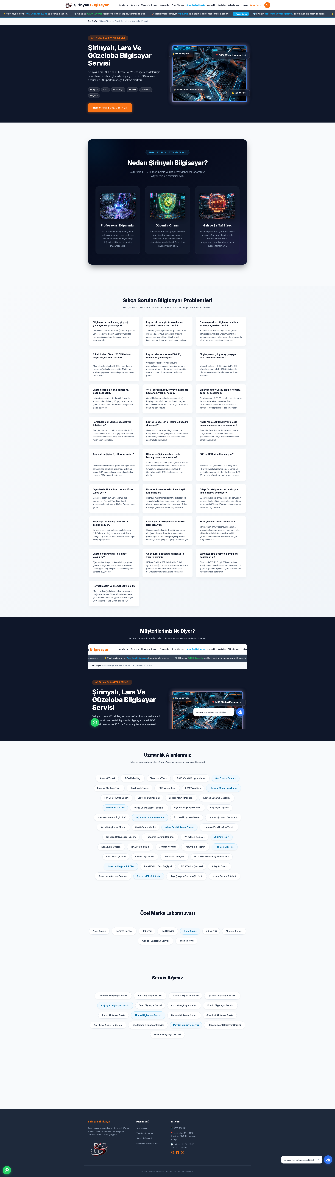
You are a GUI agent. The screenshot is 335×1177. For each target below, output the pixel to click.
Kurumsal (134, 5)
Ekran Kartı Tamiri (158, 778)
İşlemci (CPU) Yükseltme (223, 817)
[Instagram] (172, 1152)
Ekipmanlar (165, 5)
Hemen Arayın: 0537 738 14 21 (110, 107)
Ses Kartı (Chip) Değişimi (149, 876)
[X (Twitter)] (182, 1152)
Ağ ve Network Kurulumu (150, 817)
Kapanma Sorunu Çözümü (160, 837)
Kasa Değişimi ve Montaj (113, 827)
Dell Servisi (168, 931)
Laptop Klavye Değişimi (181, 797)
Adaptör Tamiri (219, 866)
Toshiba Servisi (186, 941)
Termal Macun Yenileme (224, 788)
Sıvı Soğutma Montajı (145, 827)
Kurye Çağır (180, 14)
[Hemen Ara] (267, 5)
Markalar (221, 5)
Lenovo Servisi (124, 931)
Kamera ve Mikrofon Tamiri (219, 827)
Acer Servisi (190, 931)
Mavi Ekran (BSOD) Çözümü (112, 817)
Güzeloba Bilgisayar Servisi (185, 995)
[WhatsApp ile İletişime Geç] (7, 1170)
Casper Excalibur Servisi (155, 940)
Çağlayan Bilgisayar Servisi (115, 1005)
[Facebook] (177, 1152)
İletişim (244, 5)
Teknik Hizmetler (144, 1133)
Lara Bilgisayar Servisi (150, 995)
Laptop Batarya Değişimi (216, 797)
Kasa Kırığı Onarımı (111, 847)
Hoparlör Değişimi (174, 856)
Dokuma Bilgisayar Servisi (167, 1034)
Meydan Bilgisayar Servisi (186, 1025)
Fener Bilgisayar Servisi (150, 1005)
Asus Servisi (99, 931)
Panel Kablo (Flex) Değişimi (158, 866)
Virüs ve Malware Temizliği (149, 807)
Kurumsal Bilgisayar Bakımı (187, 817)
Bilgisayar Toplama (219, 807)
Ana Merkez (142, 1128)
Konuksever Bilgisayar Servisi (224, 1025)
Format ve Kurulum (115, 807)
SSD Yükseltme (167, 788)
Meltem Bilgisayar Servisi (184, 1015)
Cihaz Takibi (255, 5)
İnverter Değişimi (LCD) (121, 866)
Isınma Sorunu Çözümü (224, 876)
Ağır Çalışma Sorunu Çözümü (186, 876)
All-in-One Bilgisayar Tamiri (179, 827)
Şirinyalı (91, 5)
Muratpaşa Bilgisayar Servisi (113, 995)
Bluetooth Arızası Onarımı (113, 876)
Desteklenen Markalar (147, 1143)
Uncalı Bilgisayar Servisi (148, 1015)
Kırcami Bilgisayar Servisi (184, 1005)
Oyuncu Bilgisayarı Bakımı (187, 807)
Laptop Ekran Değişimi (149, 798)
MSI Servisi (211, 931)
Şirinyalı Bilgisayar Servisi (222, 995)
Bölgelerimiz (233, 5)
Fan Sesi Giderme (225, 847)
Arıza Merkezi (178, 5)
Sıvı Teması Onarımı (225, 778)
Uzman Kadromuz (149, 5)
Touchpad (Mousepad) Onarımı (121, 837)
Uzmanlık (211, 5)
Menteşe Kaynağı (167, 847)
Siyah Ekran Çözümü (116, 856)
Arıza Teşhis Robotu (195, 5)
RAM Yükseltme (193, 788)
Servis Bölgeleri (144, 1138)
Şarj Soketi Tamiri (140, 788)
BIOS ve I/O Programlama (191, 778)
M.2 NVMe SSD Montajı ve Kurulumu (211, 856)
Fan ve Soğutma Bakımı (116, 797)
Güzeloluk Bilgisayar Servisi (108, 1025)
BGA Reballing (132, 778)
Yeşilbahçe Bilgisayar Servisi (148, 1025)
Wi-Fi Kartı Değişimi (195, 837)
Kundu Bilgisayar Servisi (220, 1005)
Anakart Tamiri (107, 778)
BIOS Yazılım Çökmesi (192, 866)
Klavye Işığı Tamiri (195, 846)
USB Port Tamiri (221, 837)
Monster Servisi (234, 931)
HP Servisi (147, 931)
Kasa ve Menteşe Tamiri (109, 788)
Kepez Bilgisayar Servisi (113, 1015)
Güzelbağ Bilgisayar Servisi (219, 1015)
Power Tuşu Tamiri (144, 856)
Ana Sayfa (123, 5)
